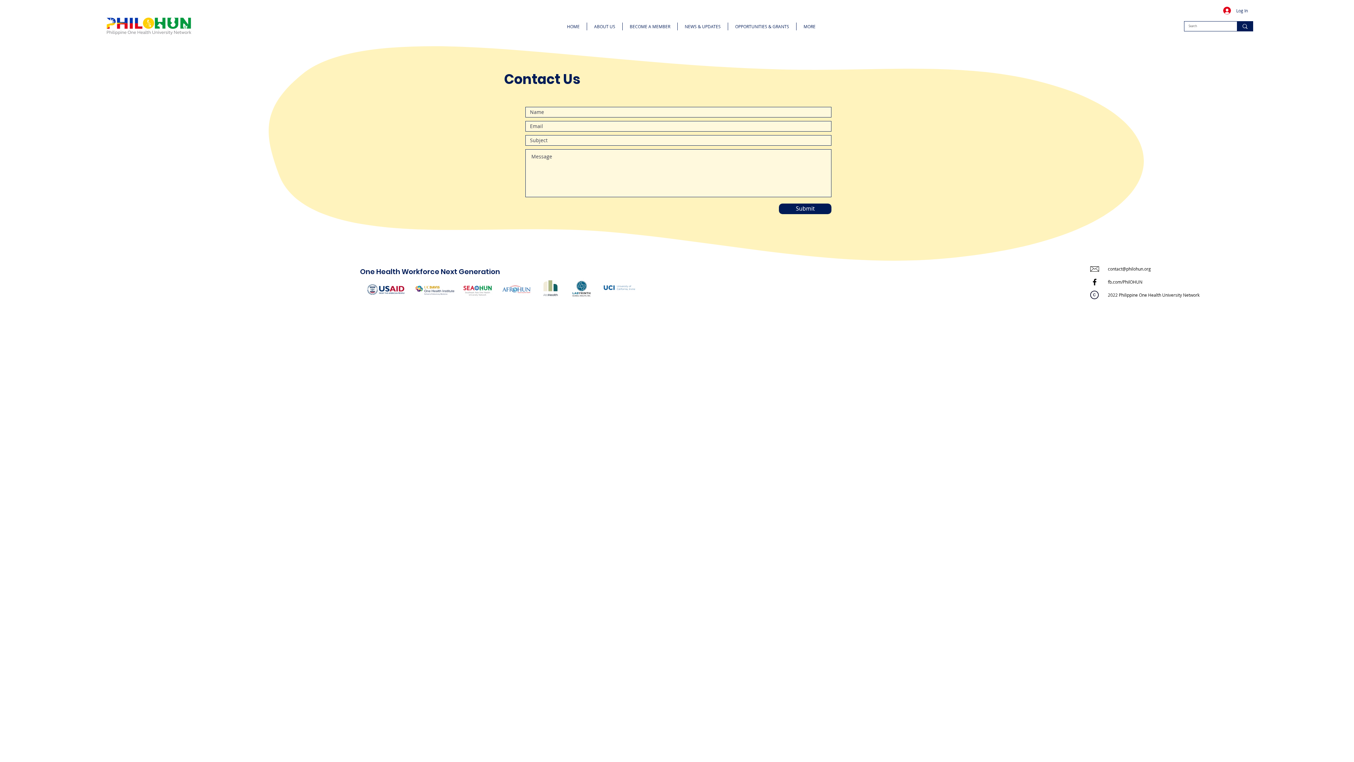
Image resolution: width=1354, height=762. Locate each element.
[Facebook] (1094, 282)
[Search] (1245, 26)
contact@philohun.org (1129, 269)
